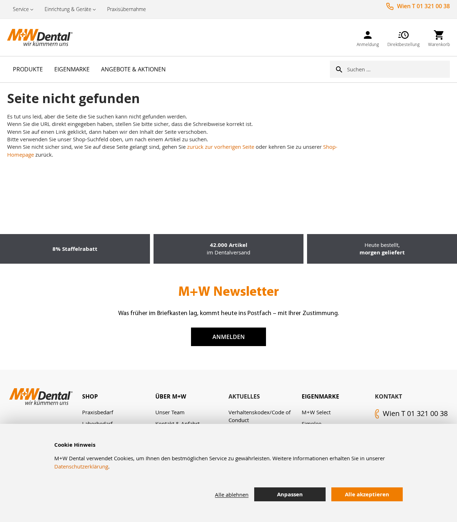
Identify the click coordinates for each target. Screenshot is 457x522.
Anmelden (228, 337)
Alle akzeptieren (367, 494)
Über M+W (170, 396)
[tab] (118, 396)
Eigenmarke (320, 396)
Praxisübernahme (126, 9)
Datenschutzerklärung (81, 466)
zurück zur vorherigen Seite (220, 146)
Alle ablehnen (231, 494)
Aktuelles (244, 396)
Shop (90, 396)
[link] (368, 37)
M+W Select (316, 412)
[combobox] (398, 69)
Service (21, 9)
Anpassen (290, 494)
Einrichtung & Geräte (68, 9)
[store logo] (43, 37)
